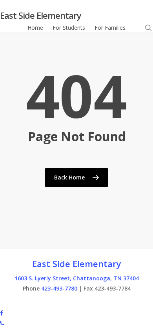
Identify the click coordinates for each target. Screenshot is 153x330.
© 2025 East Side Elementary (37, 302)
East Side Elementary (40, 15)
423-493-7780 (59, 288)
